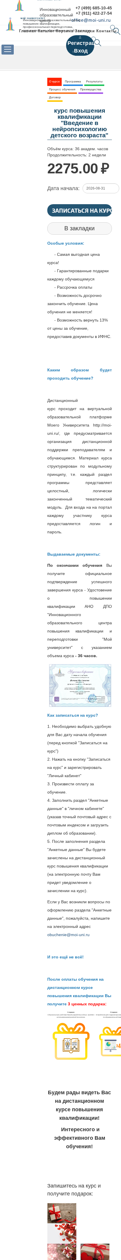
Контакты (106, 31)
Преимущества (90, 89)
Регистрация (85, 43)
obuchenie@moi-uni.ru (68, 934)
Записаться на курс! (82, 210)
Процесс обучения (62, 89)
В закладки (79, 228)
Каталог (46, 31)
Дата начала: (63, 188)
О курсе (54, 81)
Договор (55, 97)
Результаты (94, 81)
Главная (27, 31)
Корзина (64, 31)
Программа (73, 81)
